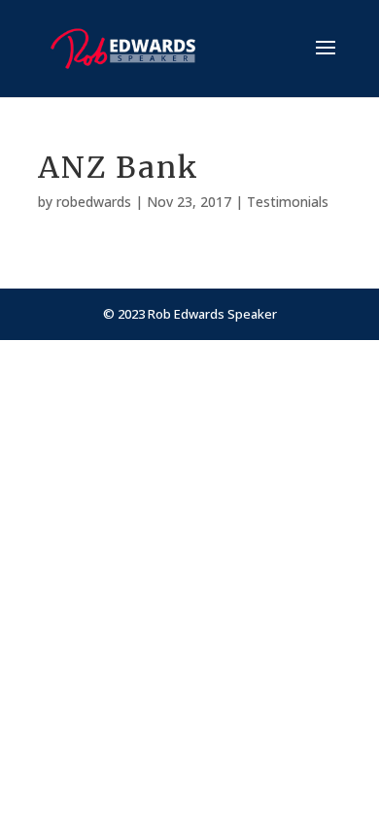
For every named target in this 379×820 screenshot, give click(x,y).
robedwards (93, 201)
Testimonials (287, 201)
